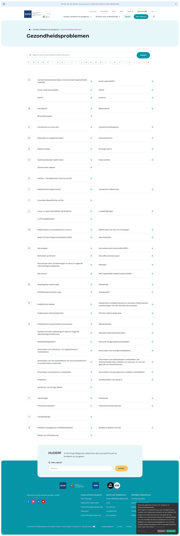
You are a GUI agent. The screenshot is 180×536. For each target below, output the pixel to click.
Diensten (85, 511)
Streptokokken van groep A (110, 380)
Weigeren (161, 531)
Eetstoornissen (44, 149)
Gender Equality (138, 499)
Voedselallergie (44, 417)
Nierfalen (103, 265)
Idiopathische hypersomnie (49, 189)
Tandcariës (103, 398)
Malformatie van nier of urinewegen (114, 230)
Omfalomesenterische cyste (49, 292)
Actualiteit (104, 11)
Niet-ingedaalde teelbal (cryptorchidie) (115, 273)
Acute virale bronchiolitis (48, 90)
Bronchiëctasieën (45, 116)
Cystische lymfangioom (109, 127)
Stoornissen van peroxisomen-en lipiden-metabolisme (122, 372)
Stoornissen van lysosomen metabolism (54, 372)
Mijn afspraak (141, 16)
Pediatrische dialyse (46, 304)
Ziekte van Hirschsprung (48, 435)
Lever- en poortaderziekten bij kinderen (54, 211)
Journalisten (111, 515)
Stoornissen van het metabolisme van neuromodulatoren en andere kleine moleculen (62, 362)
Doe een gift (142, 11)
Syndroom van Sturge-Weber (50, 387)
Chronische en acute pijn (48, 127)
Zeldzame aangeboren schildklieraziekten (55, 428)
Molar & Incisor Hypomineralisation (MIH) (55, 237)
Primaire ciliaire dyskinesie (110, 313)
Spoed (127, 16)
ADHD (101, 90)
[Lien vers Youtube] (43, 501)
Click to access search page (154, 17)
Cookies (129, 526)
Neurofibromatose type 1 (109, 256)
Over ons (92, 11)
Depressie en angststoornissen (51, 138)
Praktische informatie (90, 503)
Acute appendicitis (107, 81)
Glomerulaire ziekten (46, 167)
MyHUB (130, 11)
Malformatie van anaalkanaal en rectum (55, 230)
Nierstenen (42, 273)
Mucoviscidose (105, 237)
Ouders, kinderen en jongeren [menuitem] (76, 16)
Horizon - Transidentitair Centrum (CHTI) (55, 178)
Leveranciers (111, 511)
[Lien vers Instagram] (33, 501)
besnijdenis (42, 108)
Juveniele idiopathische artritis (50, 200)
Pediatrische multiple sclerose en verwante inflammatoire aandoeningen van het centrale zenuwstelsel (123, 304)
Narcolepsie (43, 248)
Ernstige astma (105, 149)
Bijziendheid (104, 108)
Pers (114, 11)
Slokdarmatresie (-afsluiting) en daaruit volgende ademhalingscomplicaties (58, 333)
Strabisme (42, 380)
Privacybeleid (159, 527)
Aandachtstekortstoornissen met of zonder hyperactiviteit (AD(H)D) (62, 81)
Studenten (110, 507)
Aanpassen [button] (142, 531)
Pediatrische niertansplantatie (50, 313)
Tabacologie (43, 398)
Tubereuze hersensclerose (110, 406)
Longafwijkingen (106, 211)
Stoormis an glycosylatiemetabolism (114, 342)
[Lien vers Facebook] (28, 501)
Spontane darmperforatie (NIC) (112, 333)
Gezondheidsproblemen (91, 515)
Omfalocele (103, 284)
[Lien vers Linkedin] (38, 501)
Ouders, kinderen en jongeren (46, 29)
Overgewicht (104, 292)
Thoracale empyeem (46, 406)
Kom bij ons (83, 4)
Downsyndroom (105, 138)
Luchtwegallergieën (46, 219)
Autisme (102, 97)
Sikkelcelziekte (105, 324)
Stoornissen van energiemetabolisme (115, 351)
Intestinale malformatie (109, 189)
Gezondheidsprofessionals (92, 507)
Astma (40, 97)
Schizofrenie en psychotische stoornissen (55, 324)
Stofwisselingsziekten (47, 342)
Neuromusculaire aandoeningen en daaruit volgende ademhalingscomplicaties (60, 265)
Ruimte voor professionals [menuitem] (107, 16)
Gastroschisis (104, 160)
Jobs (121, 11)
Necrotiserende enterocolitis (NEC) (113, 248)
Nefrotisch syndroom (46, 256)
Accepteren (171, 531)
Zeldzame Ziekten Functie (110, 428)
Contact (120, 526)
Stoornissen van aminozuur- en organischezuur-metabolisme (58, 351)
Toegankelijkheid (107, 526)
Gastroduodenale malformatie (50, 160)
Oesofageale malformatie (48, 284)
